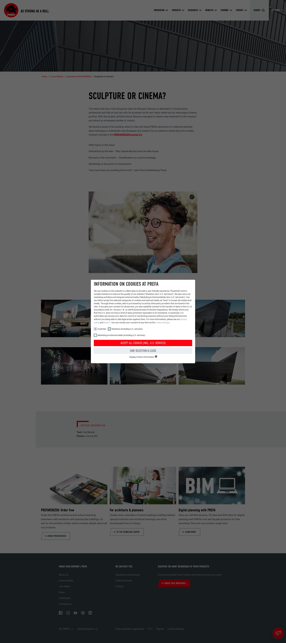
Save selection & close (143, 351)
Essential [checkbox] (102, 329)
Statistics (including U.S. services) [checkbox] (127, 329)
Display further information (142, 357)
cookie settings (162, 322)
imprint (107, 322)
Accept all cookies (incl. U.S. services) (143, 343)
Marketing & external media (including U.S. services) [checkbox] (121, 335)
